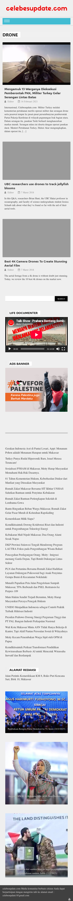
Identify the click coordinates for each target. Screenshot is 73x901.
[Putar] (9, 349)
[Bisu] (58, 349)
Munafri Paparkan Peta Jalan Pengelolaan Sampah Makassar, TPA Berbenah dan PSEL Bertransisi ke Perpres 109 (32, 587)
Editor (11, 101)
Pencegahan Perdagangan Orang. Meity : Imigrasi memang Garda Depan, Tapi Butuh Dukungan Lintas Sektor (33, 559)
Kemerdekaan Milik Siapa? (19, 518)
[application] (36, 334)
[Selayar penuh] (63, 349)
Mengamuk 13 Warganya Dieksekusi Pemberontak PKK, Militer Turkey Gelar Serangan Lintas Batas (32, 93)
